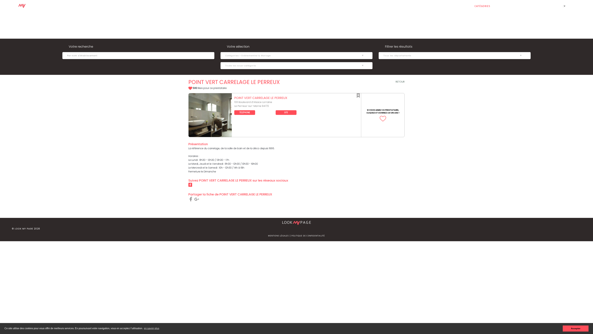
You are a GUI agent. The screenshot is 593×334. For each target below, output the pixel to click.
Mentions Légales (278, 235)
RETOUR (400, 82)
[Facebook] (575, 6)
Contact (502, 6)
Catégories (482, 6)
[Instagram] (589, 6)
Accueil (463, 6)
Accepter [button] (575, 328)
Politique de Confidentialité (308, 235)
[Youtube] (582, 6)
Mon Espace (522, 6)
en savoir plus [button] (151, 328)
